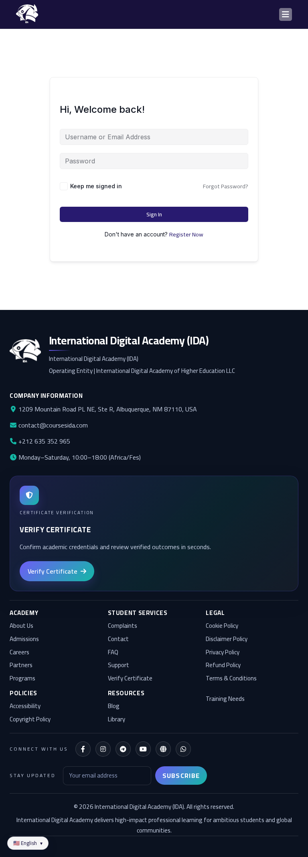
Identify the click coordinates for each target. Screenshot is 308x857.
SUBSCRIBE (181, 775)
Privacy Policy (222, 652)
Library (116, 719)
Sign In (154, 214)
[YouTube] (143, 749)
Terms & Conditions (231, 678)
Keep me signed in (96, 186)
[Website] (163, 749)
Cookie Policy (222, 626)
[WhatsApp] (183, 749)
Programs (22, 678)
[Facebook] (83, 749)
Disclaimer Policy (226, 639)
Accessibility (25, 706)
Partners (21, 665)
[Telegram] (123, 749)
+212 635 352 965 (43, 441)
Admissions (24, 639)
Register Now (186, 234)
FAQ (113, 652)
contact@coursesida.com (52, 425)
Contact (118, 639)
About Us (21, 626)
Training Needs (225, 699)
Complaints (122, 626)
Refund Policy (223, 665)
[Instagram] (103, 749)
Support (118, 665)
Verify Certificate (130, 678)
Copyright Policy (30, 719)
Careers (19, 652)
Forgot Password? (225, 186)
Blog (114, 706)
